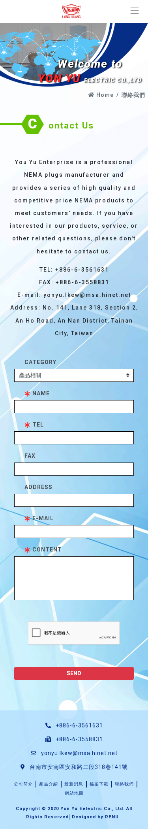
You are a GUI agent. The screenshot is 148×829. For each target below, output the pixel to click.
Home (104, 95)
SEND (74, 673)
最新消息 (73, 784)
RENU (112, 817)
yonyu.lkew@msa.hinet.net (79, 753)
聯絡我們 (124, 784)
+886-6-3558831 (78, 739)
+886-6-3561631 (78, 725)
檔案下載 (99, 784)
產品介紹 (48, 784)
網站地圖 (74, 793)
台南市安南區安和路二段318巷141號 (78, 767)
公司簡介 (23, 784)
